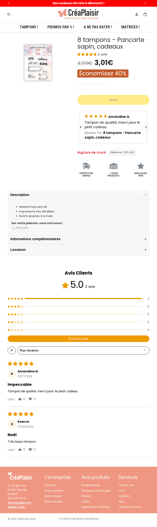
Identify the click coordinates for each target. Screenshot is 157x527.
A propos (50, 485)
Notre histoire (53, 501)
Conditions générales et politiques (79, 518)
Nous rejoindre (54, 491)
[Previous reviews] (80, 127)
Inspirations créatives (96, 507)
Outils (85, 501)
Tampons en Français (96, 491)
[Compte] (136, 14)
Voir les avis (126, 485)
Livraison (124, 496)
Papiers (86, 496)
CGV (122, 491)
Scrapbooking (91, 485)
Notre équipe (53, 496)
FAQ (121, 501)
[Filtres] (12, 350)
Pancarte (19, 228)
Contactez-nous (130, 507)
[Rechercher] (9, 14)
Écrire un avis (78, 338)
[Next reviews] (146, 127)
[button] (87, 54)
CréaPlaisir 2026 (26, 518)
